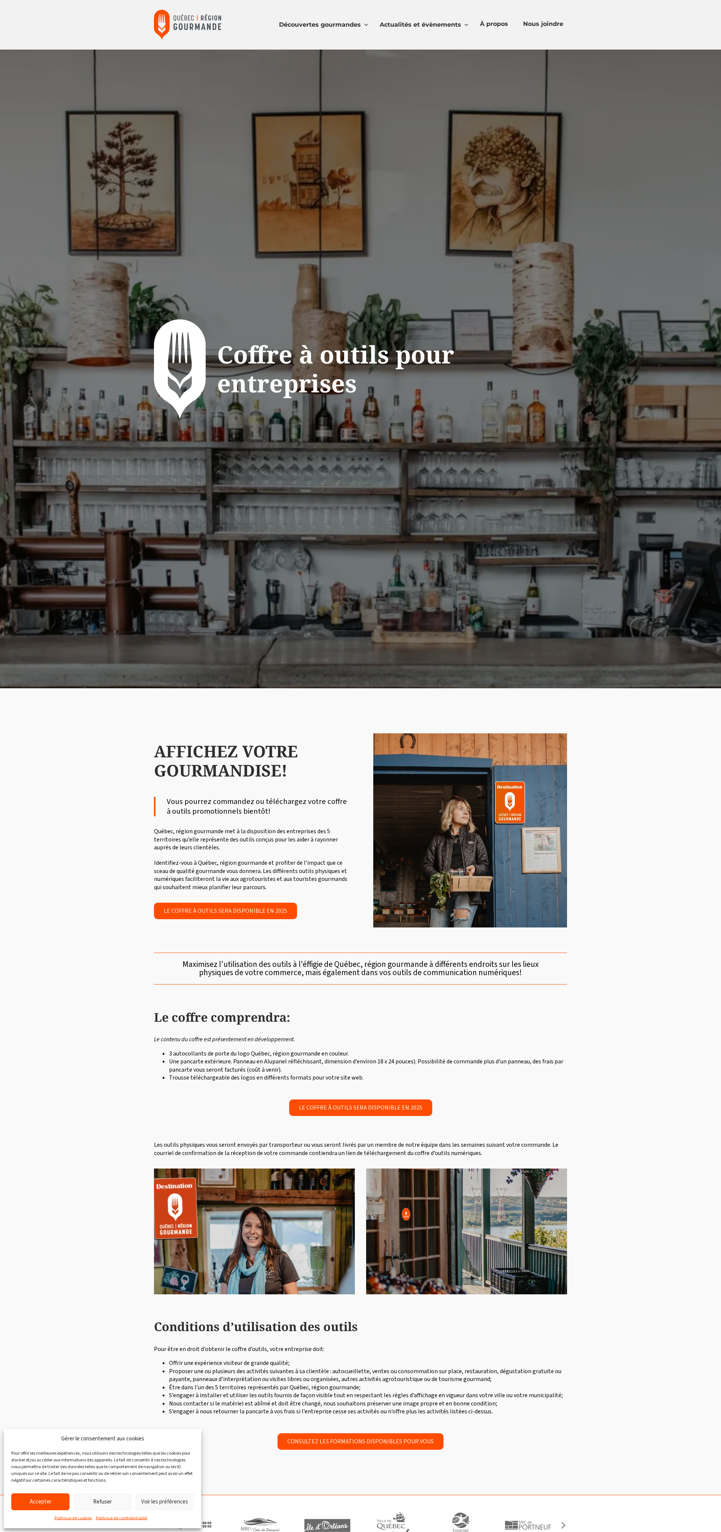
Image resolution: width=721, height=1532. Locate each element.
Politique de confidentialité (121, 1518)
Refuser (102, 1502)
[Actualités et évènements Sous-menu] (466, 25)
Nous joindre (543, 23)
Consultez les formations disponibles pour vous (360, 1441)
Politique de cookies (73, 1518)
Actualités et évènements (420, 24)
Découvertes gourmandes (320, 24)
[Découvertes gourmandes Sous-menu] (366, 25)
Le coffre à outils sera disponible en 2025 (225, 911)
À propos (494, 23)
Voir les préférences (164, 1502)
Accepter (40, 1502)
